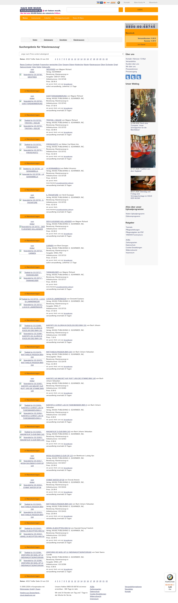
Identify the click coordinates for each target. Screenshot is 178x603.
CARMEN (50, 246)
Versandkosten (68, 84)
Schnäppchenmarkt (61, 18)
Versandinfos (131, 61)
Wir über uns (131, 66)
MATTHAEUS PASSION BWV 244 (59, 352)
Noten (25, 18)
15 (85, 59)
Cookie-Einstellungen (134, 248)
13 (78, 59)
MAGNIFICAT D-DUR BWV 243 (58, 431)
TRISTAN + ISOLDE (54, 120)
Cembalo (36, 64)
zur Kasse (141, 44)
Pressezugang (131, 72)
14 (81, 59)
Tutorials (129, 227)
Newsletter (129, 589)
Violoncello (46, 67)
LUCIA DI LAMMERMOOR (56, 299)
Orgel (116, 64)
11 (72, 59)
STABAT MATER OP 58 (55, 480)
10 (69, 59)
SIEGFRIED (50, 69)
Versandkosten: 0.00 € (147, 38)
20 (100, 59)
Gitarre (71, 64)
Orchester (109, 64)
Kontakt (128, 591)
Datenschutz (130, 245)
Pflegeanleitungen (133, 230)
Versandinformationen (133, 587)
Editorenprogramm (133, 216)
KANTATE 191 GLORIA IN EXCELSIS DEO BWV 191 (66, 325)
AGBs (128, 240)
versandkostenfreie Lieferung (64, 183)
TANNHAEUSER (52, 272)
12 (75, 59)
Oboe (103, 64)
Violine (38, 67)
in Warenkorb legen (32, 91)
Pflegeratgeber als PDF (135, 232)
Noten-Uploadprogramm (135, 214)
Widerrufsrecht (131, 250)
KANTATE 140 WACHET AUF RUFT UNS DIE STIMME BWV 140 (71, 378)
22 (107, 59)
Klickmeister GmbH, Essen (30, 589)
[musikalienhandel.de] (42, 9)
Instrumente (36, 18)
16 (88, 59)
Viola (34, 67)
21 (103, 59)
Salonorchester (26, 67)
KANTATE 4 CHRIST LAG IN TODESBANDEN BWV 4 (66, 405)
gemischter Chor (55, 64)
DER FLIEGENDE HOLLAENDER (59, 221)
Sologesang (48, 40)
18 (94, 59)
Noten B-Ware (78, 18)
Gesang (66, 64)
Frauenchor (44, 64)
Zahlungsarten (131, 242)
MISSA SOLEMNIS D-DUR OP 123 (59, 456)
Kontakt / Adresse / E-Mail (136, 59)
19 (97, 59)
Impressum (130, 253)
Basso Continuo (26, 64)
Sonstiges (63, 40)
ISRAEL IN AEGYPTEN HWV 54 (58, 528)
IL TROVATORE (52, 195)
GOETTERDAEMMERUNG (56, 96)
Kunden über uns (132, 64)
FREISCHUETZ (52, 144)
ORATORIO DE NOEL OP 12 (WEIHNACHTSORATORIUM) (69, 552)
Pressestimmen (132, 69)
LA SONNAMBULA (53, 168)
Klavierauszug (79, 40)
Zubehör (47, 18)
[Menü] (174, 574)
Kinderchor (79, 64)
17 (91, 59)
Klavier (86, 64)
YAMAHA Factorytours (134, 235)
